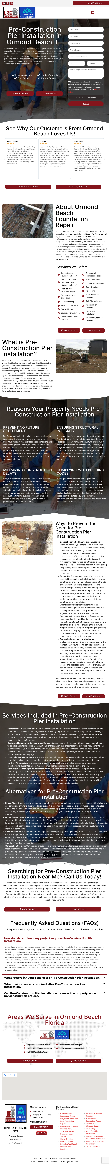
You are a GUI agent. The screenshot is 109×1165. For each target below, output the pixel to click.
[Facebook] (4, 3)
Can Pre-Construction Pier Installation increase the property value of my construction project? (51, 994)
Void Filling (90, 1129)
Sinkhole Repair (92, 1126)
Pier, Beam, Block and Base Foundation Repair (69, 1121)
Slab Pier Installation (94, 1136)
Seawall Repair (92, 1123)
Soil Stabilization (93, 1146)
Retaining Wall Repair (68, 1144)
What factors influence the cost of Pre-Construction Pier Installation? (52, 977)
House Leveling (66, 1141)
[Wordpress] (11, 3)
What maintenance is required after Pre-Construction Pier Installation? (44, 985)
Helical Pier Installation (95, 1139)
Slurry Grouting (66, 1139)
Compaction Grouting (69, 1126)
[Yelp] (7, 3)
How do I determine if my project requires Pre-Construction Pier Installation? (49, 940)
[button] (92, 12)
